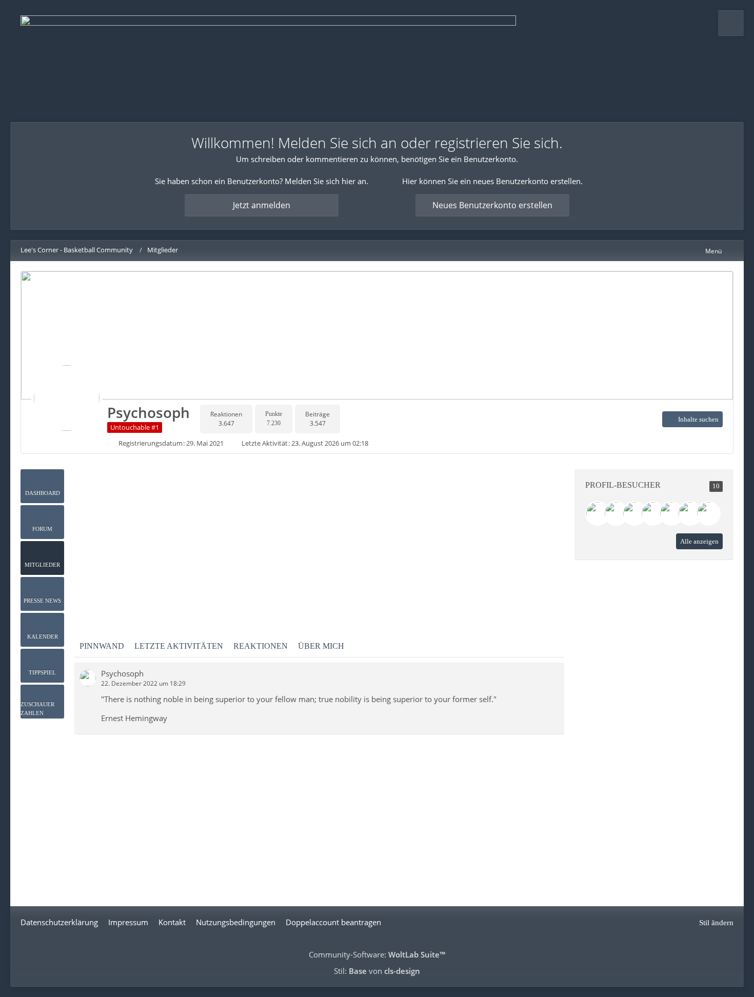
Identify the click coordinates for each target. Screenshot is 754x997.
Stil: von (377, 971)
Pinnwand (102, 646)
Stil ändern (716, 923)
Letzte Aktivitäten (178, 646)
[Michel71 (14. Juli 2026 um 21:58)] (708, 513)
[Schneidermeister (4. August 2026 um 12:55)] (616, 513)
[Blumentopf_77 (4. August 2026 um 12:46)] (634, 513)
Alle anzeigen (699, 541)
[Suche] (731, 23)
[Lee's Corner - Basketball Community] (268, 61)
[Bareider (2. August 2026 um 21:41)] (653, 513)
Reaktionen (260, 646)
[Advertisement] (320, 541)
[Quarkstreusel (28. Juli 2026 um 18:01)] (671, 513)
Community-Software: (377, 954)
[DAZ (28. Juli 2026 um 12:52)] (690, 513)
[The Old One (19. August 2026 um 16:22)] (597, 513)
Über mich (321, 646)
